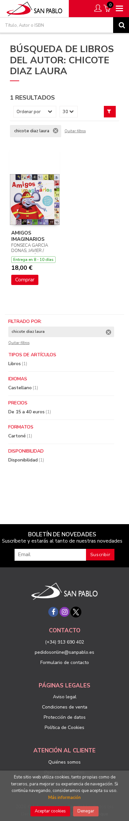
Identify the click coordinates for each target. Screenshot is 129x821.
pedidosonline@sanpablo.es (64, 652)
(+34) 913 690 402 (64, 642)
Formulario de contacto (64, 662)
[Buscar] (121, 25)
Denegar (85, 811)
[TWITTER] (76, 612)
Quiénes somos (64, 762)
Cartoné (20, 436)
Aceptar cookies (50, 811)
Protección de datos (65, 717)
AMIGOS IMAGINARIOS (28, 236)
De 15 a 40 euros (29, 412)
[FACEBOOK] (53, 612)
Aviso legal (64, 697)
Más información (64, 798)
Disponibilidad (26, 460)
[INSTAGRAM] (64, 612)
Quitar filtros (75, 131)
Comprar (24, 279)
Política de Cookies (64, 727)
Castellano (23, 388)
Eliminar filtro (55, 130)
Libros (17, 364)
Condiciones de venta (64, 707)
